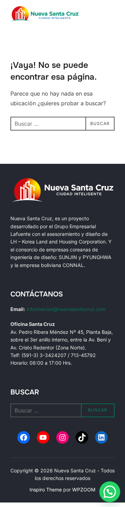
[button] (109, 491)
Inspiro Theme (46, 489)
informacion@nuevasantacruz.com (66, 309)
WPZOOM (83, 489)
